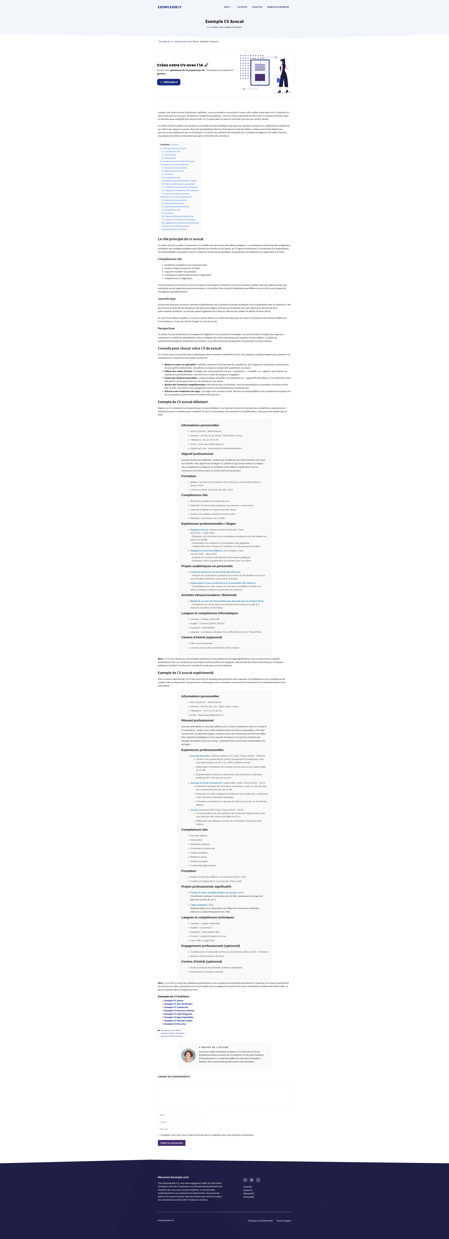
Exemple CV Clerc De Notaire (179, 1003)
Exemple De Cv (166, 41)
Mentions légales (284, 1220)
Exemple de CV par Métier (278, 7)
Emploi (227, 7)
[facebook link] (258, 1180)
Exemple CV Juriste (174, 1000)
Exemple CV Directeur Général (179, 1010)
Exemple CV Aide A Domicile (172, 1036)
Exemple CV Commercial (176, 1007)
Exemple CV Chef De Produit (178, 1020)
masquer (175, 145)
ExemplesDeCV (169, 7)
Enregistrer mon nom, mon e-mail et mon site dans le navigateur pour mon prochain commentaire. (207, 1135)
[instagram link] (245, 1180)
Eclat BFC (247, 1186)
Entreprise (242, 7)
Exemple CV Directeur (175, 1023)
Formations (257, 7)
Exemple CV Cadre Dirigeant (178, 1014)
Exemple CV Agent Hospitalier (173, 1033)
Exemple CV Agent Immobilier (179, 1017)
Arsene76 (247, 1190)
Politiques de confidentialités (260, 1220)
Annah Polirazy (233, 27)
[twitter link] (251, 1180)
